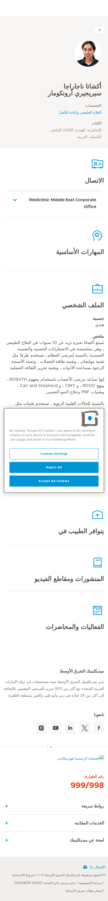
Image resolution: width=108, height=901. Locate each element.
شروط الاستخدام (23, 875)
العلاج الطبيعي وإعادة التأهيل (79, 112)
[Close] (97, 414)
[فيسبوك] (99, 728)
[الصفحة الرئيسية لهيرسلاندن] (54, 759)
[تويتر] (84, 728)
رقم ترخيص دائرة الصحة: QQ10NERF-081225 (44, 882)
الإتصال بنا (97, 867)
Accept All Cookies (54, 481)
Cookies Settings (54, 453)
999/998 (87, 785)
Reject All (54, 467)
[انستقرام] (41, 728)
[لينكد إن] (70, 728)
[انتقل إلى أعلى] (51, 747)
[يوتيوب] (56, 728)
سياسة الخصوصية (90, 882)
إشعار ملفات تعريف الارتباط (84, 890)
